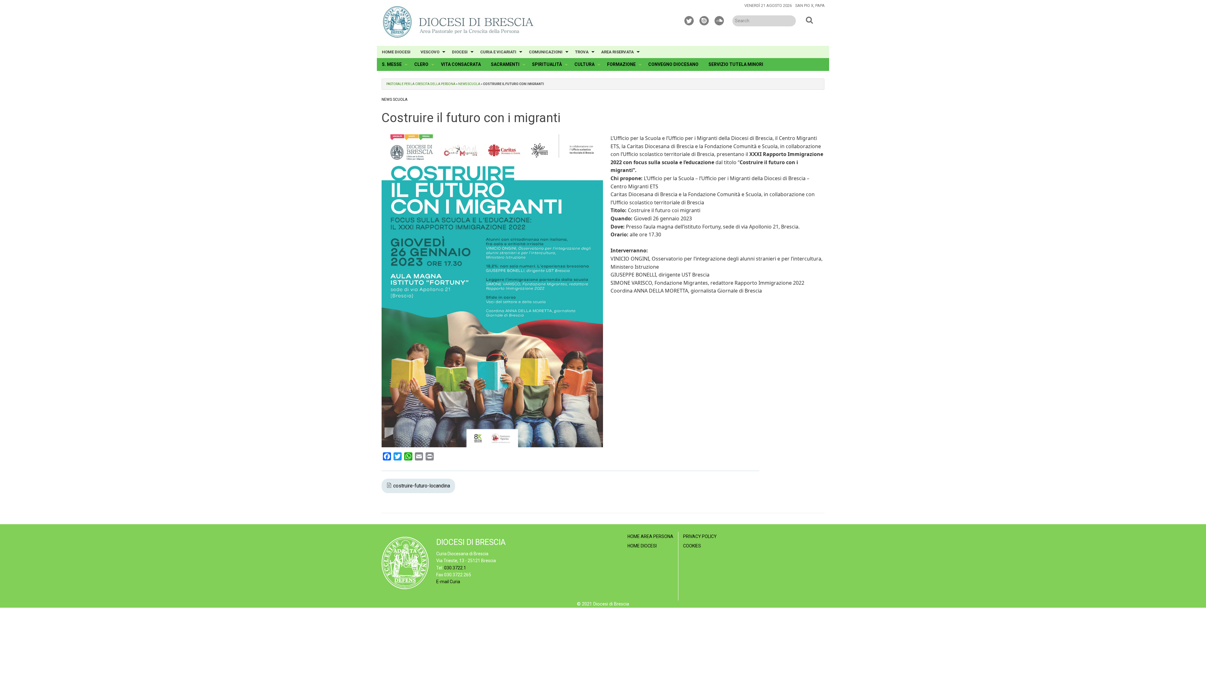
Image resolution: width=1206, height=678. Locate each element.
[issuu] (704, 20)
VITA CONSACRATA (461, 64)
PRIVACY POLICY (700, 536)
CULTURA (584, 64)
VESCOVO (430, 52)
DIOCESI (460, 52)
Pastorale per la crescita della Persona (420, 84)
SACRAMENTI (505, 64)
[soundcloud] (719, 20)
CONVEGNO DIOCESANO (673, 64)
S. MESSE (392, 64)
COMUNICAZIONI (545, 52)
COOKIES (692, 545)
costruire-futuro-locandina (421, 486)
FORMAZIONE (621, 64)
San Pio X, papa (810, 5)
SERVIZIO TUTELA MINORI (736, 64)
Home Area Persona (650, 536)
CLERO (421, 64)
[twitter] (689, 20)
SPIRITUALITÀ (547, 64)
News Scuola (469, 84)
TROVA (582, 52)
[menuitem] (396, 52)
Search (809, 20)
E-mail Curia (448, 581)
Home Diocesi (642, 545)
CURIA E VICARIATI (498, 52)
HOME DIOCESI (396, 52)
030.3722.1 (455, 567)
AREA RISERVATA (617, 52)
